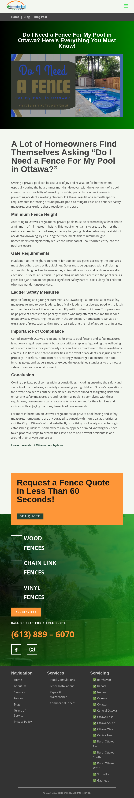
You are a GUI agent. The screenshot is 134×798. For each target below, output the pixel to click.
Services (19, 692)
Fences (18, 698)
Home (15, 17)
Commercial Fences (63, 703)
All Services (26, 612)
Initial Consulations (62, 680)
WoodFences (34, 542)
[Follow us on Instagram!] (32, 649)
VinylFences (34, 592)
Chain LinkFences (40, 567)
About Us (20, 686)
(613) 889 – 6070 (42, 634)
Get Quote (30, 516)
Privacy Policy (23, 722)
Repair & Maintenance (58, 694)
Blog (27, 17)
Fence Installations (62, 686)
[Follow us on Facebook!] (16, 649)
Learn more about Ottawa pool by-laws (37, 445)
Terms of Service (19, 713)
